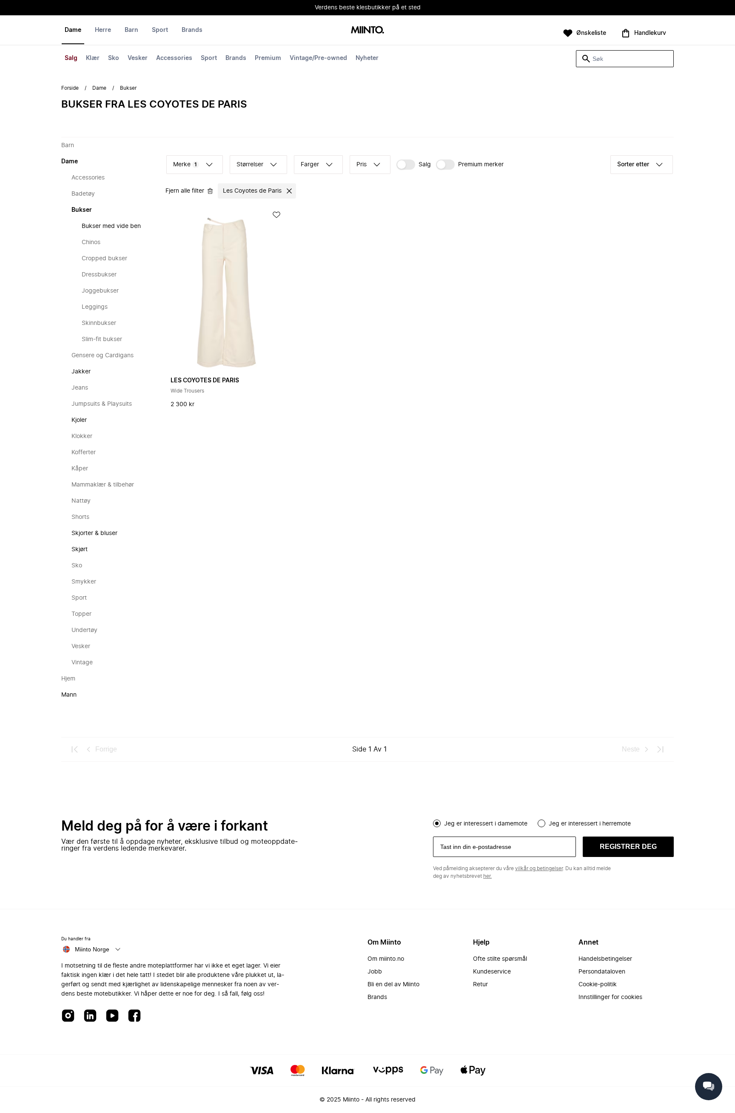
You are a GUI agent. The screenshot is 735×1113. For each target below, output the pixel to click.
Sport (209, 58)
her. (487, 876)
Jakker (81, 372)
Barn (131, 30)
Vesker (138, 58)
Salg (71, 58)
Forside (70, 88)
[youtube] (112, 1016)
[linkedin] (90, 1016)
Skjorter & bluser (94, 533)
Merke (185, 165)
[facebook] (134, 1016)
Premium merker (481, 165)
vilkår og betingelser (539, 868)
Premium (268, 58)
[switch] (413, 164)
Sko (113, 58)
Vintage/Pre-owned (318, 58)
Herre (103, 30)
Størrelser (249, 165)
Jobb (375, 972)
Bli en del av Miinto (393, 985)
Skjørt (79, 549)
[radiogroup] (553, 822)
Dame (73, 30)
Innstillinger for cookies (610, 997)
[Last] (660, 749)
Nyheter (367, 58)
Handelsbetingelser (605, 959)
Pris (361, 165)
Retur (480, 985)
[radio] (437, 823)
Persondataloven (601, 972)
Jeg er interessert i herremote (590, 824)
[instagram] (68, 1016)
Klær (93, 58)
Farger (310, 165)
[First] (75, 749)
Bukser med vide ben (111, 226)
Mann (69, 695)
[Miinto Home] (367, 30)
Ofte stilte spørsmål (500, 959)
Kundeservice (492, 972)
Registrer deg (628, 846)
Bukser (81, 210)
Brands (235, 58)
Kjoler (79, 420)
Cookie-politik (597, 985)
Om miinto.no (386, 959)
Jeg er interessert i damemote (485, 824)
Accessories (174, 58)
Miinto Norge (92, 949)
